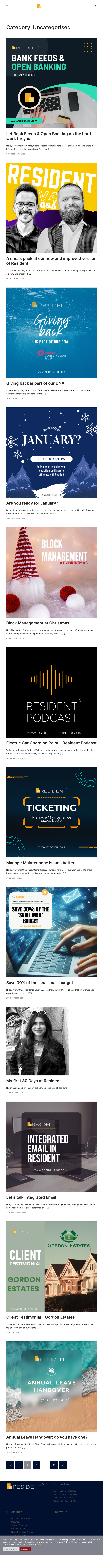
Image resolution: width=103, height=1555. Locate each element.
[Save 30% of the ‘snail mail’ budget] (51, 932)
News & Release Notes (22, 1532)
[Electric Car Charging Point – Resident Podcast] (51, 692)
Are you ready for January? (32, 503)
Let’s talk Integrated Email (31, 1197)
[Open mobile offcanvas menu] (7, 6)
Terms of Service (19, 1525)
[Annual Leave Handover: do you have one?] (51, 1386)
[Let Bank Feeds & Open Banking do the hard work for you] (51, 83)
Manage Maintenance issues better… (42, 862)
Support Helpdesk (68, 1494)
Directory (15, 1522)
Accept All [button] (25, 1549)
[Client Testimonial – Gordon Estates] (51, 1266)
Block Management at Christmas (37, 622)
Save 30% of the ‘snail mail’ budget (39, 982)
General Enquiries (68, 1491)
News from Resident (21, 1518)
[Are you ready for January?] (51, 452)
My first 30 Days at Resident (33, 1080)
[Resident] (51, 6)
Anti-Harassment (19, 1535)
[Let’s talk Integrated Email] (51, 1146)
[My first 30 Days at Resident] (37, 1041)
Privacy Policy (18, 1528)
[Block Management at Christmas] (51, 572)
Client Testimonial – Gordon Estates (40, 1317)
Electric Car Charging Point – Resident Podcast (51, 742)
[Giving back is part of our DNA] (51, 332)
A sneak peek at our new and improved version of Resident (51, 261)
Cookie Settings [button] (11, 1549)
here (39, 1544)
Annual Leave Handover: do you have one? (46, 1437)
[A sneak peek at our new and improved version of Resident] (51, 207)
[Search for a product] (96, 6)
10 (54, 1465)
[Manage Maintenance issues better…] (51, 812)
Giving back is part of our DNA (35, 383)
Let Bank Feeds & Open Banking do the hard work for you (48, 136)
